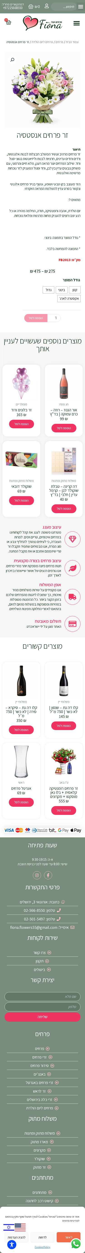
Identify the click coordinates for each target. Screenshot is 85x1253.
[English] (20, 1227)
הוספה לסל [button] (64, 428)
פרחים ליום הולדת (42, 42)
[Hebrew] (9, 1227)
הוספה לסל (36, 318)
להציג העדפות (16, 1237)
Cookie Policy (42, 1247)
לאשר (68, 1237)
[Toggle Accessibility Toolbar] (12, 1245)
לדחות (42, 1237)
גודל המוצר (71, 280)
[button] (81, 6)
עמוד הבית (72, 42)
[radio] (74, 290)
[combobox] (64, 6)
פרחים (59, 42)
